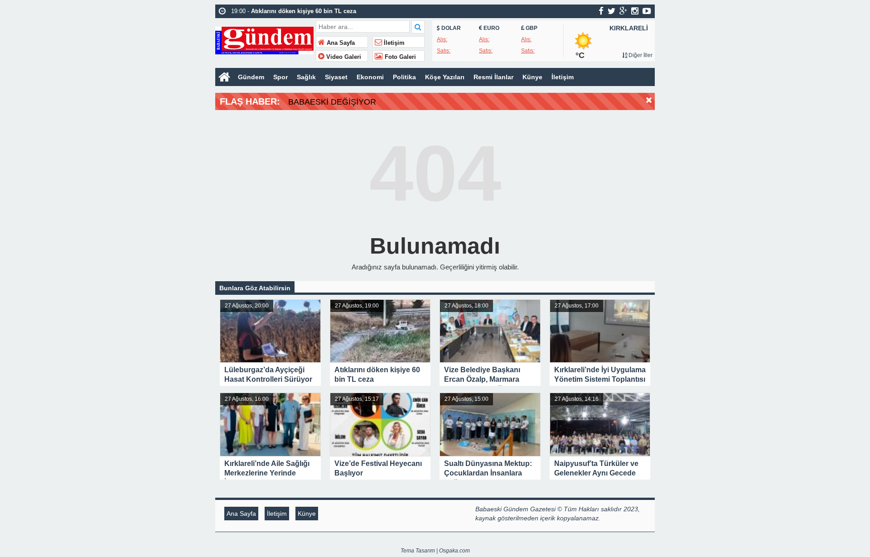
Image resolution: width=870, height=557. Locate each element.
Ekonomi (370, 77)
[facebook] (601, 10)
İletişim (393, 43)
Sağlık (306, 77)
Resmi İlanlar (493, 77)
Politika (404, 77)
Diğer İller (639, 55)
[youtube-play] (647, 10)
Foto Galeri (399, 57)
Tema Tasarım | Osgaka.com (435, 550)
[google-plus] (623, 10)
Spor (280, 77)
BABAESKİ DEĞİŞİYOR (332, 101)
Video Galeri (342, 57)
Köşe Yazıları (444, 77)
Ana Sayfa (340, 43)
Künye (532, 77)
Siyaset (336, 77)
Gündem (251, 77)
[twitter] (611, 10)
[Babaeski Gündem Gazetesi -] (264, 40)
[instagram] (634, 10)
